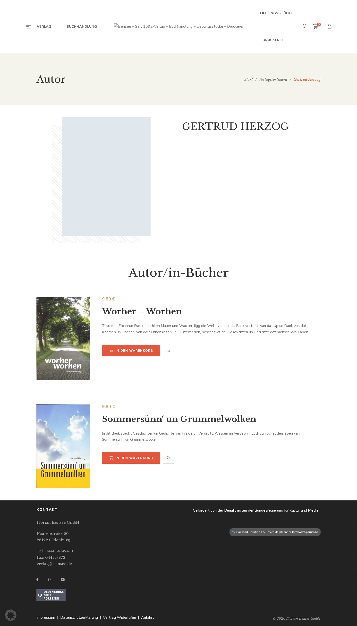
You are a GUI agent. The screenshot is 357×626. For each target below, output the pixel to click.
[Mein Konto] (330, 27)
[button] (10, 615)
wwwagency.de (307, 532)
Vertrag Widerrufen (119, 617)
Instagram (49, 579)
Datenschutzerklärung (79, 617)
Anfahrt (147, 617)
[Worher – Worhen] (63, 338)
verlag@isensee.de (54, 563)
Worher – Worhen (142, 311)
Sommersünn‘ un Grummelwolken (179, 419)
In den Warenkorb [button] (134, 351)
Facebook (37, 579)
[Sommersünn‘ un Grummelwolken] (63, 446)
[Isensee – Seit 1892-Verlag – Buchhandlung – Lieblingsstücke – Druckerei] (178, 26)
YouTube (63, 579)
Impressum (45, 617)
